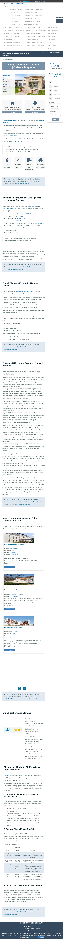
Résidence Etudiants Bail (9, 39)
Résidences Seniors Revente (31, 12)
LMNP (14, 4)
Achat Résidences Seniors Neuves (33, 6)
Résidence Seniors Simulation (32, 21)
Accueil (6, 6)
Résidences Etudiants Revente (11, 33)
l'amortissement (39, 223)
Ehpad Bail (12, 18)
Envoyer (55, 119)
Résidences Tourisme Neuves (33, 27)
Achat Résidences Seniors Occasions (33, 9)
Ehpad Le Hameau (10, 120)
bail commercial (12, 136)
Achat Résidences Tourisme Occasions (36, 30)
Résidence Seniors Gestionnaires (32, 24)
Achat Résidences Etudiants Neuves (12, 27)
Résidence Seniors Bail (30, 18)
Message (51, 102)
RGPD (49, 42)
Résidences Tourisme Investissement (35, 36)
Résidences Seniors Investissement (33, 15)
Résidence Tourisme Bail (32, 39)
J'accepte (41, 937)
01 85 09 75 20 (29, 1)
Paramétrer (33, 937)
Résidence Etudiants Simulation (11, 42)
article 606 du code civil (25, 228)
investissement (32, 206)
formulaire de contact (10, 914)
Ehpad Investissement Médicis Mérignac (15, 586)
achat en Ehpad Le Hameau (25, 291)
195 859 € (16, 590)
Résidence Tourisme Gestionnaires (35, 45)
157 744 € (16, 548)
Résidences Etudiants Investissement (13, 36)
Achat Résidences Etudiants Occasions (13, 30)
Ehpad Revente (14, 12)
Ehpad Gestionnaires (15, 24)
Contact (50, 48)
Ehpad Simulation (14, 21)
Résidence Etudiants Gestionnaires (12, 45)
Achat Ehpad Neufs (15, 6)
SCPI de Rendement (53, 33)
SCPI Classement (52, 27)
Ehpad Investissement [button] (9, 566)
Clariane (6, 775)
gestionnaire (18, 141)
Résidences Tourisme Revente (34, 33)
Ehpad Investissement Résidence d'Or (15, 627)
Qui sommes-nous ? (53, 45)
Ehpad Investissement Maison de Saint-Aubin (17, 544)
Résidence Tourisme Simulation (34, 42)
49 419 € (16, 631)
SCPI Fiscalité (51, 36)
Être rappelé (59, 19)
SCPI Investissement (53, 30)
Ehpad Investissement (15, 15)
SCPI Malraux (51, 39)
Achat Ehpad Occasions (16, 9)
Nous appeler (59, 17)
